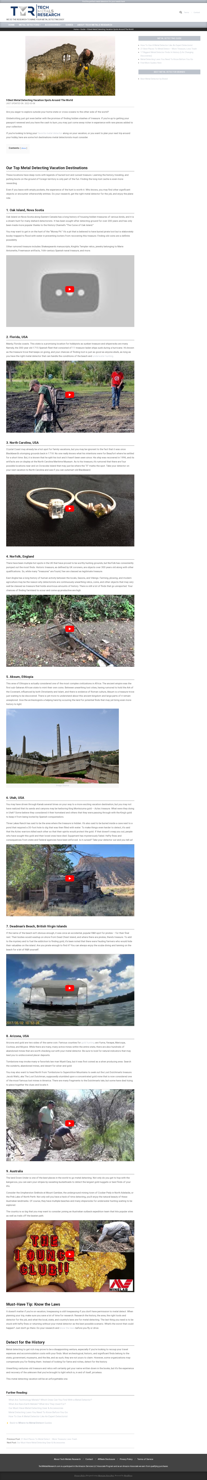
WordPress (128, 1475)
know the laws (67, 1328)
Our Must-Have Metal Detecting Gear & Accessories (36, 1408)
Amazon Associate (130, 1466)
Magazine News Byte (106, 1475)
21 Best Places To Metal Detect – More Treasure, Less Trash (49, 1439)
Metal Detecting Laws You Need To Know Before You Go (38, 1412)
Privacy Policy (79, 1475)
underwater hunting (103, 356)
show (23, 148)
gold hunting (88, 1042)
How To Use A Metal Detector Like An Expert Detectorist (38, 1416)
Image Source (62, 785)
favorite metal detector (50, 133)
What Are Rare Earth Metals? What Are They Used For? (37, 1404)
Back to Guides (31, 1422)
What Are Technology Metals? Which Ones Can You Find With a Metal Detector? (50, 1399)
